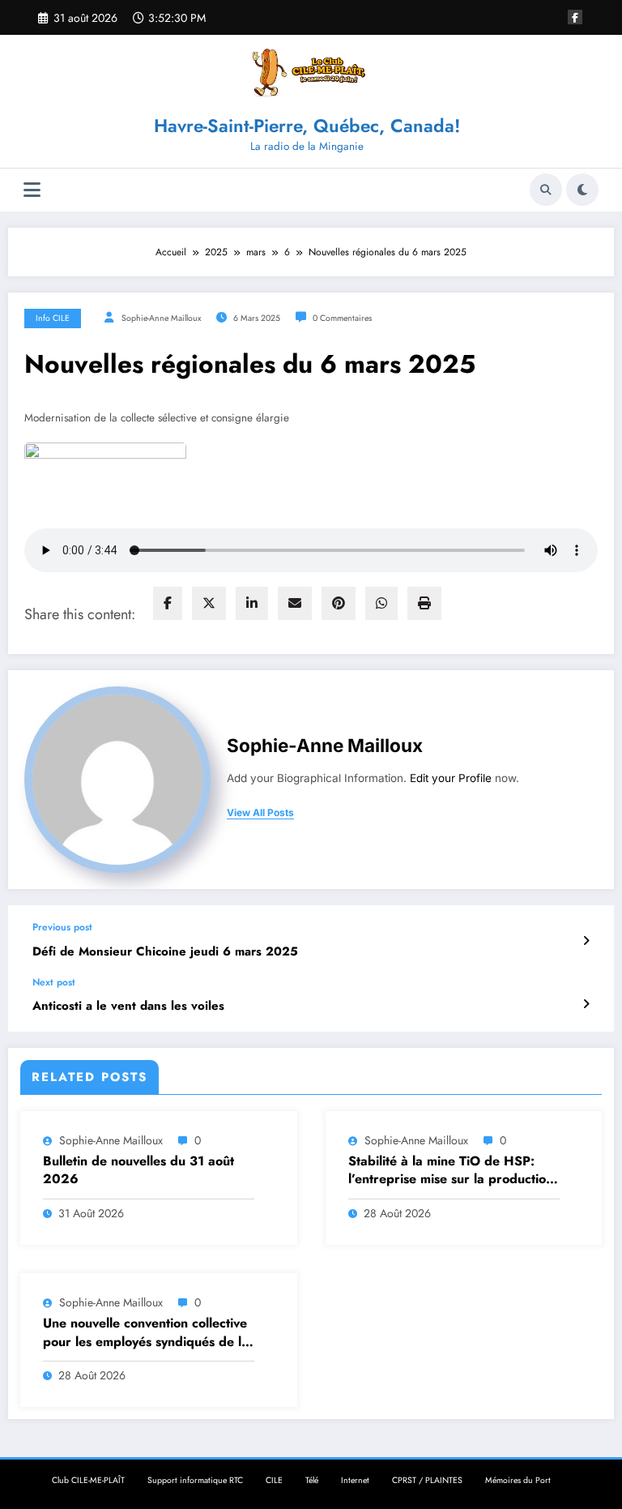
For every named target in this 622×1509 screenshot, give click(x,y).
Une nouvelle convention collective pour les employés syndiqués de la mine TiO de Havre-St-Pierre (146, 1332)
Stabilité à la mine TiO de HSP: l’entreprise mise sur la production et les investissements (450, 1170)
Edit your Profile (451, 778)
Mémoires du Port (518, 1480)
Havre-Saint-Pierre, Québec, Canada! (307, 126)
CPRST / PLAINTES (427, 1480)
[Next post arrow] (586, 1004)
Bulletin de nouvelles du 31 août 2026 (138, 1170)
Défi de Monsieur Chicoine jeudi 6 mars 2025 (165, 951)
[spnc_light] (582, 189)
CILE (274, 1480)
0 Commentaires (342, 318)
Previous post (62, 927)
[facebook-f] (575, 17)
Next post (53, 982)
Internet (355, 1480)
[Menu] (32, 190)
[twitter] (209, 603)
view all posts (260, 813)
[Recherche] (546, 189)
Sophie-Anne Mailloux (161, 318)
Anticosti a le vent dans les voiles (128, 1006)
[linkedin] (252, 603)
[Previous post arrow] (586, 941)
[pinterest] (339, 603)
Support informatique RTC (195, 1480)
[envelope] (295, 603)
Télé (311, 1480)
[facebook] (167, 603)
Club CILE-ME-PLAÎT (88, 1480)
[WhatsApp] (381, 603)
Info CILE (53, 318)
